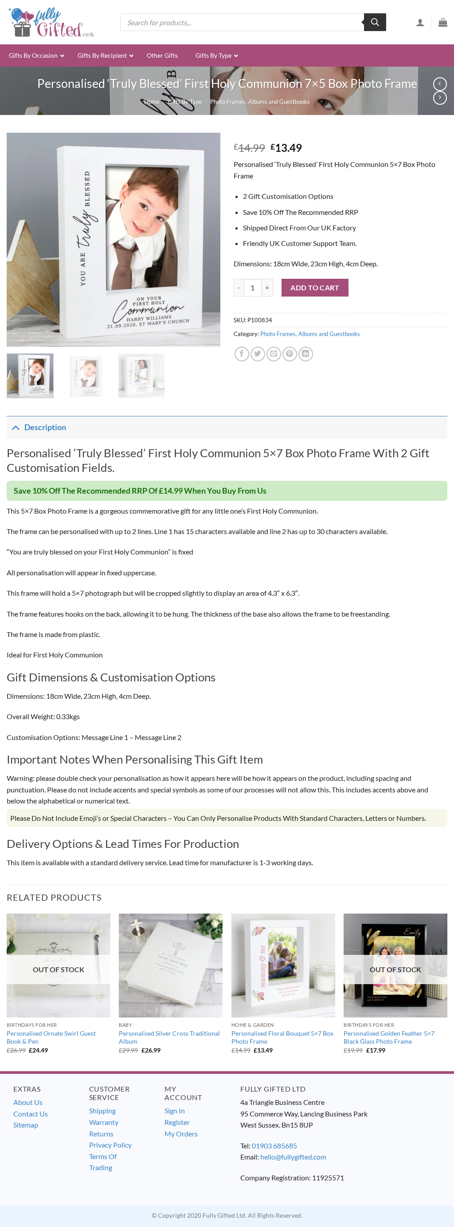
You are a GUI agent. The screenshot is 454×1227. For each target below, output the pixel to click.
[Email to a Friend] (273, 354)
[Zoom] (18, 336)
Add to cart (314, 287)
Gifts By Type (185, 101)
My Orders (181, 1133)
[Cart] (442, 22)
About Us (28, 1102)
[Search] (375, 22)
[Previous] (22, 239)
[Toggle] (15, 427)
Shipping (102, 1110)
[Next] (205, 239)
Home (152, 101)
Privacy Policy (110, 1144)
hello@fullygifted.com (293, 1156)
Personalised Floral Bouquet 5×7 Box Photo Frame (282, 1037)
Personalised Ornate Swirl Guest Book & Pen (51, 1037)
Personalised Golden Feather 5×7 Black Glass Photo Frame (389, 1037)
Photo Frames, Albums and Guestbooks (260, 101)
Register (177, 1122)
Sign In (174, 1110)
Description (45, 427)
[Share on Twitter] (257, 354)
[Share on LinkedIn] (305, 354)
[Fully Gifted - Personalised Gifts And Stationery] (51, 22)
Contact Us (30, 1113)
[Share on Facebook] (242, 354)
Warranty (103, 1122)
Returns (101, 1133)
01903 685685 (274, 1145)
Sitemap (25, 1124)
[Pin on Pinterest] (289, 354)
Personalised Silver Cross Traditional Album (169, 1037)
